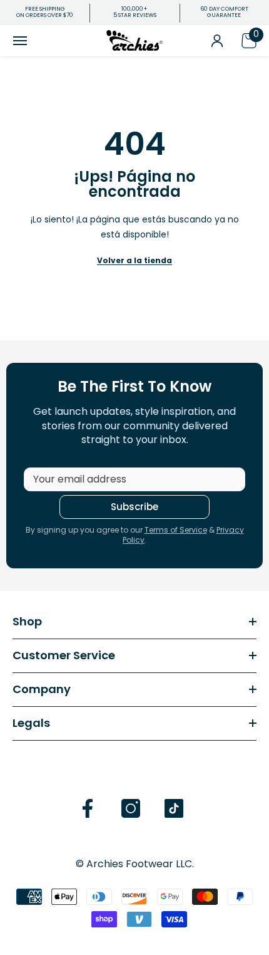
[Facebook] (87, 808)
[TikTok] (174, 808)
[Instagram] (131, 808)
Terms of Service (176, 529)
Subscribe (134, 506)
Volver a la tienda (134, 260)
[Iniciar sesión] (217, 41)
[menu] (20, 41)
